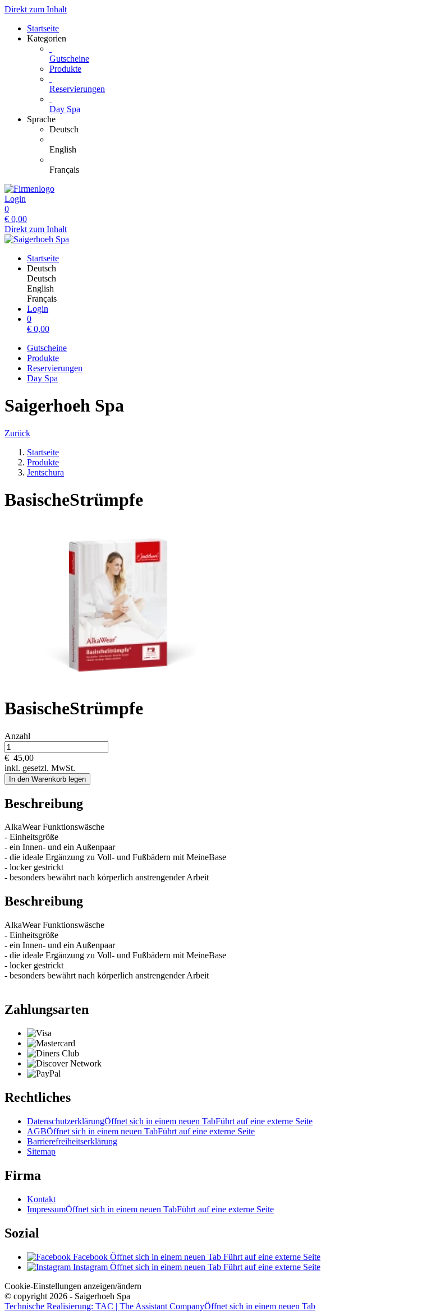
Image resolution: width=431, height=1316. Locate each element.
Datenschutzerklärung (170, 1121)
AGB (141, 1131)
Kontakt (41, 1199)
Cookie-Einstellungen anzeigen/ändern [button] (72, 1286)
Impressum (150, 1209)
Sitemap (41, 1151)
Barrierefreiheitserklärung (72, 1141)
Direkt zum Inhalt (35, 9)
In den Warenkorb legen (47, 779)
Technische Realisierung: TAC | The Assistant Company (159, 1306)
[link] (238, 129)
